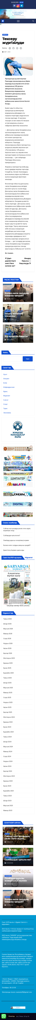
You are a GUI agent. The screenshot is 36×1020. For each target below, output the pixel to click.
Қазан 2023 (7, 786)
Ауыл (5, 374)
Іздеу (5, 352)
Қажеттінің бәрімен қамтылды (13, 550)
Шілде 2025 (7, 683)
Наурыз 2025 (7, 702)
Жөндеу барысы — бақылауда (25, 260)
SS (28, 1016)
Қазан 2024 (7, 727)
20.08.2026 (9, 863)
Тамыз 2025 (7, 678)
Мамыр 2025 (7, 692)
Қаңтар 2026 (7, 653)
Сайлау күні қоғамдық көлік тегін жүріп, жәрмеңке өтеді (17, 838)
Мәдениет (6, 396)
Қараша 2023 (8, 781)
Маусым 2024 (8, 746)
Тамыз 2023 (7, 796)
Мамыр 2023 (7, 810)
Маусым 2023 (8, 805)
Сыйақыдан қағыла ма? (11, 535)
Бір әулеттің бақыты (16, 336)
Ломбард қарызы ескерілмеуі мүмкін (16, 540)
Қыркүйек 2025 (8, 673)
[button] (33, 21)
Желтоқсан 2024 (9, 717)
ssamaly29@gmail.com (24, 992)
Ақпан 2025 (7, 707)
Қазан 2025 (7, 668)
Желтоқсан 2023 (9, 776)
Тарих (5, 408)
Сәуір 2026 (7, 638)
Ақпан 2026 (7, 648)
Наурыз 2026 (7, 643)
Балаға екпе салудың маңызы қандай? (17, 294)
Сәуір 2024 (7, 756)
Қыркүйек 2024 (8, 732)
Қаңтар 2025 (7, 712)
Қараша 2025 (8, 663)
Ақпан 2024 (7, 766)
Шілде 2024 (7, 742)
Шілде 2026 (7, 624)
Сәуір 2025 (7, 697)
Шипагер (5, 34)
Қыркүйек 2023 (8, 791)
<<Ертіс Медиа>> (8, 979)
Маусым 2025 (8, 687)
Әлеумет (6, 378)
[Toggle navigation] (18, 21)
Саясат (5, 400)
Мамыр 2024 (7, 751)
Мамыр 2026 (7, 633)
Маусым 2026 (8, 629)
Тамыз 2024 (7, 737)
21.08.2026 (9, 842)
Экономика (7, 413)
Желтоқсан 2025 (9, 658)
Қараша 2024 (8, 722)
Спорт (5, 404)
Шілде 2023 (7, 800)
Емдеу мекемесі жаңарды (14, 314)
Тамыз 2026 (7, 619)
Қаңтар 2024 (7, 771)
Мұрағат (29, 557)
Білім (5, 383)
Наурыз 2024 (7, 761)
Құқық (5, 391)
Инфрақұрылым (8, 387)
